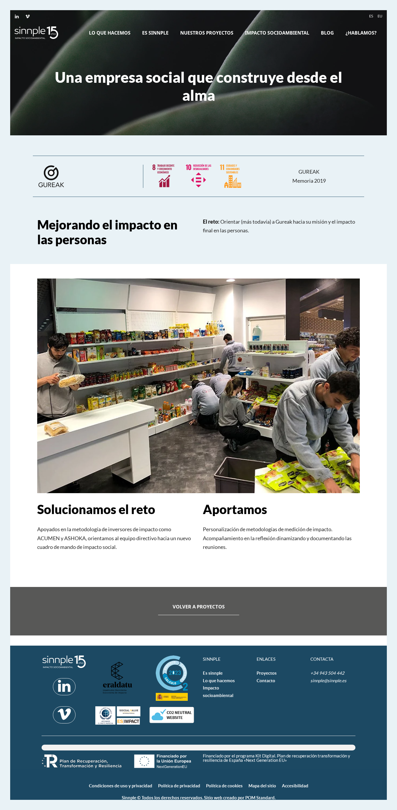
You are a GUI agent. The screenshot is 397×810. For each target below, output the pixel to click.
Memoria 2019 (309, 180)
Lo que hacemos (219, 680)
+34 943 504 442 (327, 673)
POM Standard (260, 797)
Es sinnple (213, 673)
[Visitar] (17, 16)
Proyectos (267, 673)
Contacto (266, 680)
